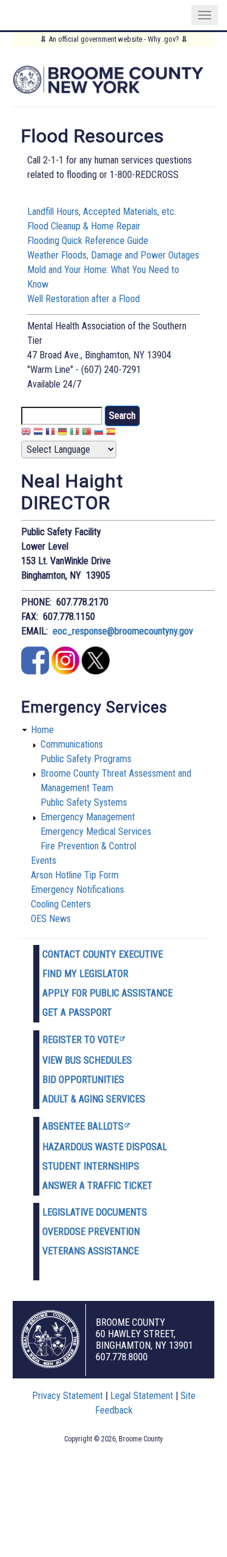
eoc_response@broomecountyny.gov (123, 631)
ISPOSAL (149, 1147)
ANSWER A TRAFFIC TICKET (97, 1185)
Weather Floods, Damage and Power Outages (113, 255)
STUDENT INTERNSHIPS (90, 1166)
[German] (62, 433)
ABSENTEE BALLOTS (82, 1126)
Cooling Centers (61, 904)
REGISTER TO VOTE (80, 1039)
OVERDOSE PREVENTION (91, 1231)
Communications (72, 744)
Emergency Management (88, 817)
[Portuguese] (86, 433)
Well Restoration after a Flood (83, 298)
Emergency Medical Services (96, 831)
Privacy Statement (67, 1395)
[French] (50, 433)
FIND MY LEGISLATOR (85, 973)
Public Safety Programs (86, 759)
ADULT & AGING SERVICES (93, 1099)
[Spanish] (111, 433)
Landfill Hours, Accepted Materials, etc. (101, 211)
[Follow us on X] (96, 671)
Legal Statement (141, 1395)
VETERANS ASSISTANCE (90, 1251)
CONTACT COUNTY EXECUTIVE (102, 954)
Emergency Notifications (77, 889)
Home (42, 730)
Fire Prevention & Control (88, 846)
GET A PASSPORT (77, 1012)
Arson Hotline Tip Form (75, 875)
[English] (26, 433)
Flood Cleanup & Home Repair (83, 226)
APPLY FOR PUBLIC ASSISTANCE (107, 993)
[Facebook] (35, 671)
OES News (51, 918)
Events (43, 860)
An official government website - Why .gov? (114, 39)
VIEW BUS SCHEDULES (87, 1060)
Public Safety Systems (84, 802)
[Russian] (99, 433)
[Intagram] (65, 671)
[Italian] (74, 433)
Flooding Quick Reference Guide (87, 240)
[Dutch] (38, 433)
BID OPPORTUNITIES (83, 1079)
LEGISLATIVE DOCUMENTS (94, 1212)
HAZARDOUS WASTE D (87, 1147)
